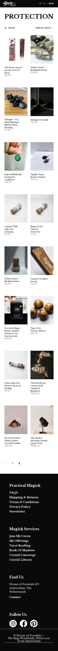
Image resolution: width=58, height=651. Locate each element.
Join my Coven (19, 536)
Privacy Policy (19, 506)
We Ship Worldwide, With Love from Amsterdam (29, 640)
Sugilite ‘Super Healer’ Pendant (37, 175)
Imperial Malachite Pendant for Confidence (13, 177)
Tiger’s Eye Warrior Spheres (38, 329)
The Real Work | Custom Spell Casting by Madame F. (38, 387)
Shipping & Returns (23, 497)
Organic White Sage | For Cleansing (11, 229)
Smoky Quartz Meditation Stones (38, 68)
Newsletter (17, 511)
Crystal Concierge (22, 555)
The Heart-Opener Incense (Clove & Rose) (13, 70)
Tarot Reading (19, 545)
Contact (15, 597)
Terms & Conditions (24, 502)
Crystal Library (20, 559)
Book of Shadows (22, 550)
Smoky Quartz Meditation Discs (12, 280)
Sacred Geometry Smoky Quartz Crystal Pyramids (12, 440)
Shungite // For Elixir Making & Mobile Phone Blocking (11, 123)
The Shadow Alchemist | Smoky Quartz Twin (39, 440)
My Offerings (19, 540)
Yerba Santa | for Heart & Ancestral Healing (12, 385)
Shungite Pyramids (39, 120)
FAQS (13, 492)
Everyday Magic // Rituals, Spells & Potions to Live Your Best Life (13, 332)
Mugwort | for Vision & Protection (36, 229)
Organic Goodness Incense (39, 280)
